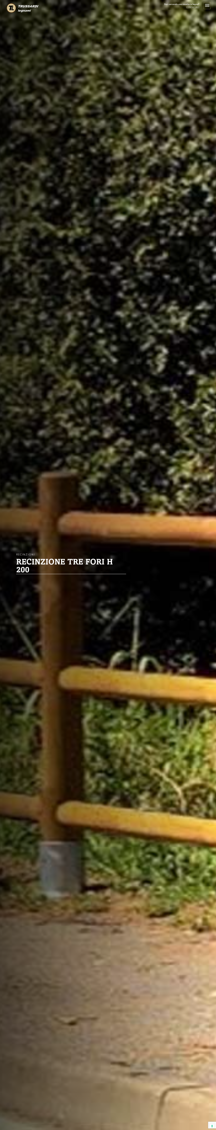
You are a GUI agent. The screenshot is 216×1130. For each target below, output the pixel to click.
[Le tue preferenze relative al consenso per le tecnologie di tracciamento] (212, 1126)
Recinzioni (25, 555)
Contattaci (192, 7)
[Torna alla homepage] (22, 8)
